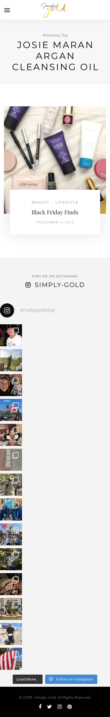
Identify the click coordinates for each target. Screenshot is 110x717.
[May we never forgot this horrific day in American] (11, 584)
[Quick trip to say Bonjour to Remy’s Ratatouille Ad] (11, 609)
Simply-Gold (60, 285)
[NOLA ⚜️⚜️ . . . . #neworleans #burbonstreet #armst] (11, 460)
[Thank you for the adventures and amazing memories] (11, 559)
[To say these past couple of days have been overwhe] (11, 410)
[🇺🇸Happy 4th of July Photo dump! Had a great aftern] (11, 659)
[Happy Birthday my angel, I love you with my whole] (11, 634)
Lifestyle (66, 202)
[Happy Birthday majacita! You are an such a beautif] (11, 385)
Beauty (40, 202)
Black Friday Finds (55, 212)
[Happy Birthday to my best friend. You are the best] (11, 485)
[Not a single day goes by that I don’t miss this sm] (11, 335)
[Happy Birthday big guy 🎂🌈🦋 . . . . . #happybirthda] (11, 435)
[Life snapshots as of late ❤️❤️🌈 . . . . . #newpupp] (11, 509)
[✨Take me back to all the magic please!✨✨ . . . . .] (11, 534)
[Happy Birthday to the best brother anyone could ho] (11, 360)
